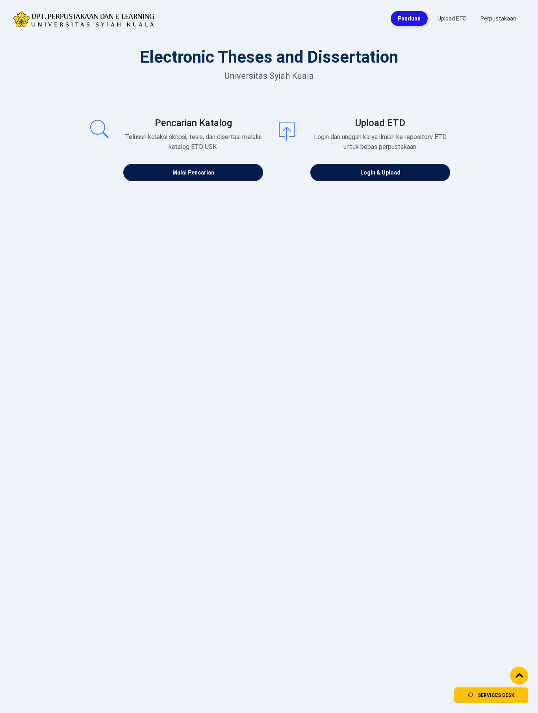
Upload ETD (452, 18)
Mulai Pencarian (193, 172)
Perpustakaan (498, 18)
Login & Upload (380, 172)
